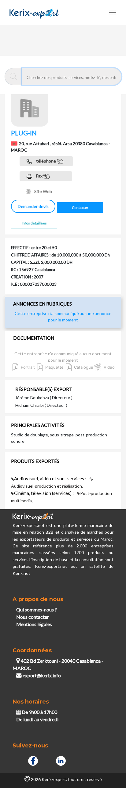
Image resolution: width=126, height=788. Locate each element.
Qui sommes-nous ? (36, 609)
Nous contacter (32, 617)
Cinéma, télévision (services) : (44, 493)
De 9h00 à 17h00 (39, 712)
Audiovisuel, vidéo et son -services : (50, 478)
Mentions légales (34, 624)
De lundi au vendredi (37, 719)
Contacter (80, 207)
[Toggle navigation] (112, 12)
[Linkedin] (60, 760)
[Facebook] (33, 760)
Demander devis (33, 206)
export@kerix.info (42, 675)
